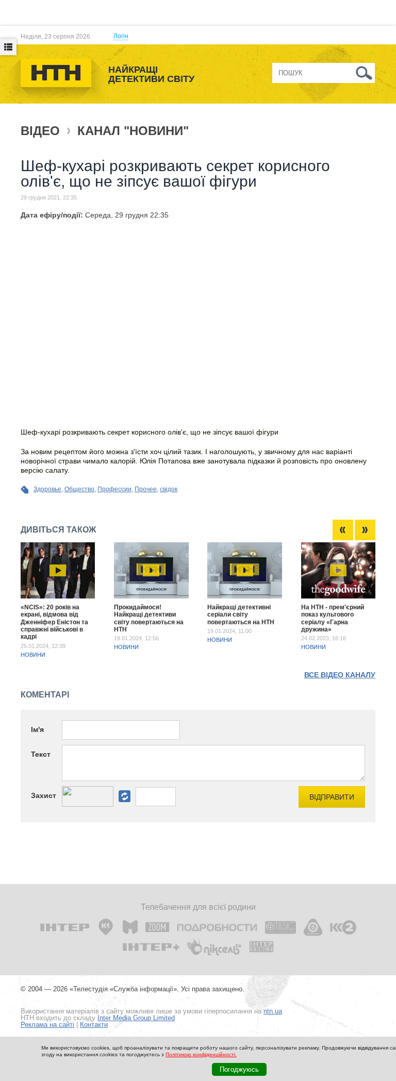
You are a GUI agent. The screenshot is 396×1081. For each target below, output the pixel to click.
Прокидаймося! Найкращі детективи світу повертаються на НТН (149, 618)
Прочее (146, 489)
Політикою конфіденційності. (201, 1054)
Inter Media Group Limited (136, 1018)
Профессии (114, 489)
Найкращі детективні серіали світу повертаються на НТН (240, 615)
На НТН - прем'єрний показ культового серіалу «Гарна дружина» (332, 618)
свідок (168, 489)
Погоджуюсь (239, 1069)
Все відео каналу (339, 675)
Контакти (94, 1024)
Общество (79, 489)
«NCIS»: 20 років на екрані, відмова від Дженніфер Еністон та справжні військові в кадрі (54, 622)
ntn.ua (272, 1011)
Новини (33, 655)
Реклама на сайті (47, 1024)
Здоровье (47, 489)
